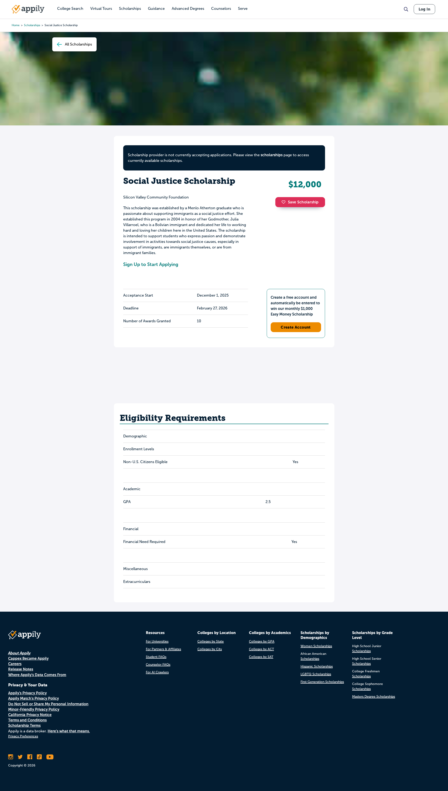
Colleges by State (210, 641)
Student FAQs (156, 657)
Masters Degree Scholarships (373, 696)
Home (16, 25)
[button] (285, 202)
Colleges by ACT (261, 649)
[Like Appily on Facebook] (29, 756)
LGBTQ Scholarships (316, 674)
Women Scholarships (316, 646)
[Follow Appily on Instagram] (10, 756)
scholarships (32, 25)
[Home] (28, 9)
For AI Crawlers (157, 672)
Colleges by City (209, 649)
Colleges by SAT (261, 657)
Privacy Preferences (23, 736)
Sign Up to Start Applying (150, 264)
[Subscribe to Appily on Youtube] (49, 756)
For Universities (157, 641)
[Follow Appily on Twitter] (20, 756)
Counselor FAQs (158, 664)
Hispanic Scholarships (317, 666)
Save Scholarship (303, 202)
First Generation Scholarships (322, 682)
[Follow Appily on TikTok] (39, 756)
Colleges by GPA (261, 641)
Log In (424, 9)
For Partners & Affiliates (163, 649)
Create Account (296, 327)
